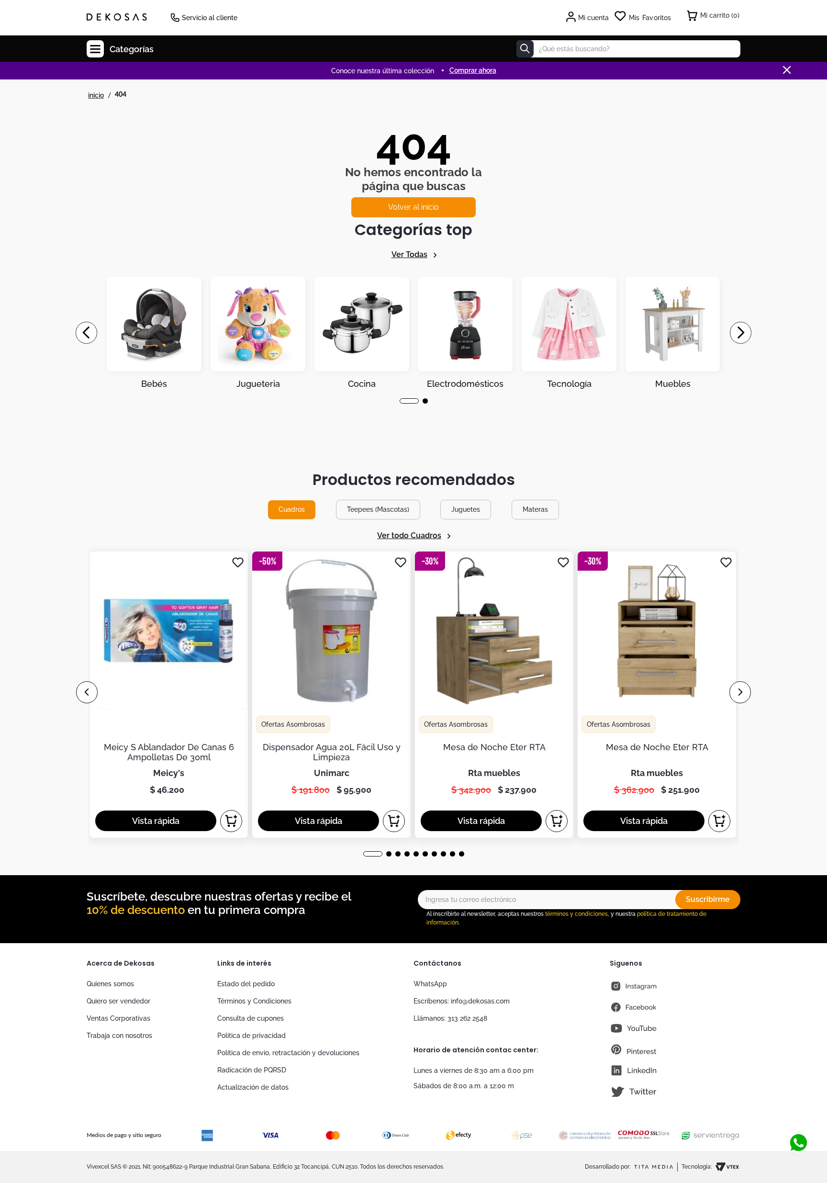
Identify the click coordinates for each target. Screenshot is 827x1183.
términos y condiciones (576, 914)
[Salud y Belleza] (361, 333)
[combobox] (628, 48)
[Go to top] (798, 1111)
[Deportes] (465, 333)
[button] (402, 401)
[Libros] (673, 333)
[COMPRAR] (231, 821)
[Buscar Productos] (525, 48)
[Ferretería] (569, 333)
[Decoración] (154, 333)
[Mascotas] (258, 333)
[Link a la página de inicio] (96, 95)
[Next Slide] (740, 333)
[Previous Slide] (86, 333)
